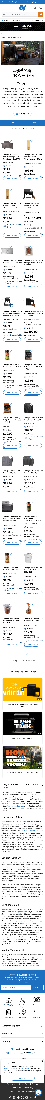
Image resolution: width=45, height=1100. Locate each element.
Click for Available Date (14, 226)
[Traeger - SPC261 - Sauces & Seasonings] (7, 355)
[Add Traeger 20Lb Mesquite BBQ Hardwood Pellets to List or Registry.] (30, 352)
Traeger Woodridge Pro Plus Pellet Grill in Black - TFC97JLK (33, 313)
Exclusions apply (22, 982)
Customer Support (10, 1025)
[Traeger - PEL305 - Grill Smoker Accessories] (29, 355)
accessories (17, 804)
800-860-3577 (35, 965)
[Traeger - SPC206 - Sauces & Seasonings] (29, 250)
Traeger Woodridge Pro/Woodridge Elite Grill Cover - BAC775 (11, 157)
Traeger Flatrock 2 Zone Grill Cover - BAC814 (33, 419)
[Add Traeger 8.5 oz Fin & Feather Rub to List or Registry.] (9, 352)
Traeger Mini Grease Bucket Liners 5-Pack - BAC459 (12, 620)
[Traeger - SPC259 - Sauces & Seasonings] (29, 506)
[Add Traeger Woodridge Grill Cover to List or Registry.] (30, 458)
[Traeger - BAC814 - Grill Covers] (29, 408)
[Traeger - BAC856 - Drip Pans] (7, 250)
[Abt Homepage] (22, 8)
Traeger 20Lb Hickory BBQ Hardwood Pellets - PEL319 (12, 420)
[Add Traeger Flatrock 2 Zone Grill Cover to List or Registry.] (30, 405)
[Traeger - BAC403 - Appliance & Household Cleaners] (29, 608)
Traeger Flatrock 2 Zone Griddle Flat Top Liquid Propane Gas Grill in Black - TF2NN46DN (12, 313)
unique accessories (25, 961)
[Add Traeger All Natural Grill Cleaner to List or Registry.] (30, 606)
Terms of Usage (9, 1068)
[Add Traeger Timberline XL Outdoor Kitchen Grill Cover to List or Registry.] (9, 504)
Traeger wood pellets (15, 806)
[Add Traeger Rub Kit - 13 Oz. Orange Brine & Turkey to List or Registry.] (30, 248)
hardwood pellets (28, 831)
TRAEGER (23, 38)
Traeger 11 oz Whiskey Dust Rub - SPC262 (12, 569)
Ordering (6, 1041)
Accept (22, 1078)
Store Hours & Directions (24, 1049)
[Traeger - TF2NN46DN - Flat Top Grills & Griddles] (7, 301)
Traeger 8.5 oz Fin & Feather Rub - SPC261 (12, 366)
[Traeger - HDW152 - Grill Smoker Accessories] (29, 558)
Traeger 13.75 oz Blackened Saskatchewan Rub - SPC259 (32, 518)
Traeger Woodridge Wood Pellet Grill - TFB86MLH (31, 206)
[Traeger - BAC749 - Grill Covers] (7, 461)
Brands (5, 34)
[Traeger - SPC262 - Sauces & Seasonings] (7, 558)
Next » (27, 653)
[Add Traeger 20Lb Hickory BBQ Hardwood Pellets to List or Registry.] (9, 405)
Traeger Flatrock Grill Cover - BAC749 (11, 472)
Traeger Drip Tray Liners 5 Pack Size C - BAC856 (12, 262)
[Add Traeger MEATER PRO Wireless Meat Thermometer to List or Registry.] (30, 142)
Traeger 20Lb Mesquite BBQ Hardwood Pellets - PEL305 (33, 367)
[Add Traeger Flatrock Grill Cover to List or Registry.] (9, 458)
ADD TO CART (12, 178)
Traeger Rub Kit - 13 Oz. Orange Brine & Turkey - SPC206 (33, 263)
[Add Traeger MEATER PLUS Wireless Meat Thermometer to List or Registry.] (9, 191)
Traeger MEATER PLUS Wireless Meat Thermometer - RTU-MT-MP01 (12, 206)
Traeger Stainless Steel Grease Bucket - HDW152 (33, 570)
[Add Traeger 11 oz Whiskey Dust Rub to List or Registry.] (9, 555)
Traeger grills (6, 909)
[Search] (40, 14)
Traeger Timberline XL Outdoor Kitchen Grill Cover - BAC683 (12, 518)
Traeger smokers (21, 912)
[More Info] (40, 228)
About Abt (6, 1033)
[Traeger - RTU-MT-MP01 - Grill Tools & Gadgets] (7, 193)
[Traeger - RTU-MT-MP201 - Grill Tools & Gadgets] (29, 144)
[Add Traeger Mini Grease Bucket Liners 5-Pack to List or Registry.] (9, 606)
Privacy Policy (24, 1068)
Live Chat (13, 1053)
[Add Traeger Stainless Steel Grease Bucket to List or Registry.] (30, 555)
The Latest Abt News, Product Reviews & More (15, 2)
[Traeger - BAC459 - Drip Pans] (7, 608)
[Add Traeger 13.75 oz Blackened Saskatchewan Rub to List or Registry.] (30, 504)
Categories (24, 113)
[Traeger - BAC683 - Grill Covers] (7, 506)
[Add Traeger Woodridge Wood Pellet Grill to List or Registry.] (30, 191)
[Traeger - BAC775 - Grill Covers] (7, 144)
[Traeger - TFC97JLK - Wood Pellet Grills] (29, 301)
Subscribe (37, 987)
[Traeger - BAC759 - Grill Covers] (29, 461)
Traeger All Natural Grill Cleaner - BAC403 (33, 619)
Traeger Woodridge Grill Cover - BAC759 (33, 472)
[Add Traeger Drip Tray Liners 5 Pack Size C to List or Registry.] (9, 248)
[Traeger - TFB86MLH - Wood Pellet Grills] (29, 193)
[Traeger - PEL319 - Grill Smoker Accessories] (7, 408)
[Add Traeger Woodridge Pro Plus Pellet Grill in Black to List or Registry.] (30, 299)
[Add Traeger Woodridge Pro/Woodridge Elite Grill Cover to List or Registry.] (9, 142)
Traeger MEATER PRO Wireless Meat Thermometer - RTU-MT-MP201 (33, 157)
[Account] (35, 7)
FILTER (11, 123)
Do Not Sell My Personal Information (22, 1091)
